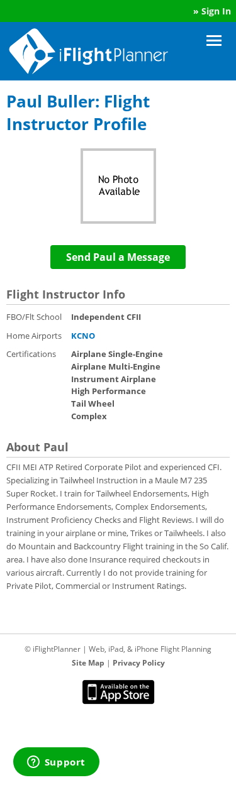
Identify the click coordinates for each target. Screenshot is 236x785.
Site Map (88, 662)
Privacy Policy (139, 662)
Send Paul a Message (118, 257)
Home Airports (34, 335)
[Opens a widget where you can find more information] (56, 763)
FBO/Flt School (34, 316)
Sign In (216, 11)
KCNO (83, 335)
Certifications (31, 354)
